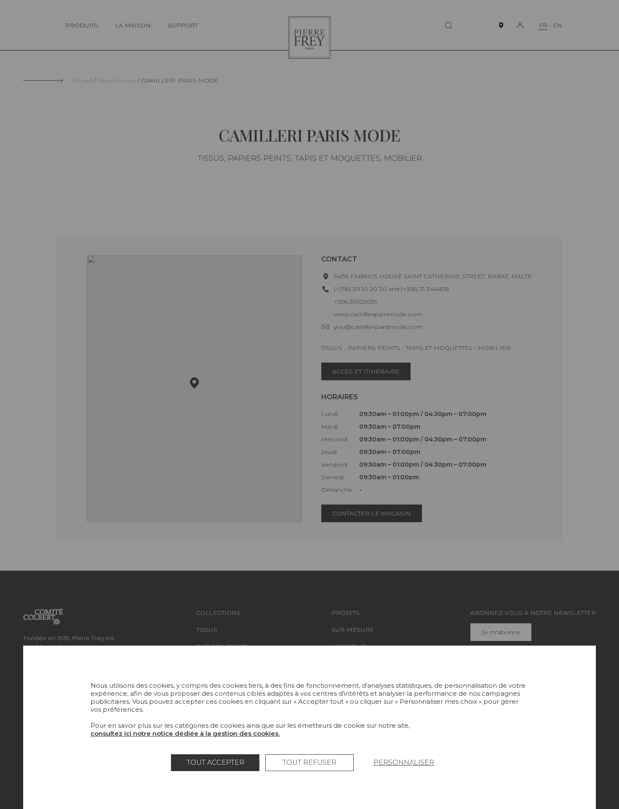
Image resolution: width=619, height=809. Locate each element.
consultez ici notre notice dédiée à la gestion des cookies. (185, 733)
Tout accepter (215, 762)
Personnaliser (404, 762)
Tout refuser (309, 762)
